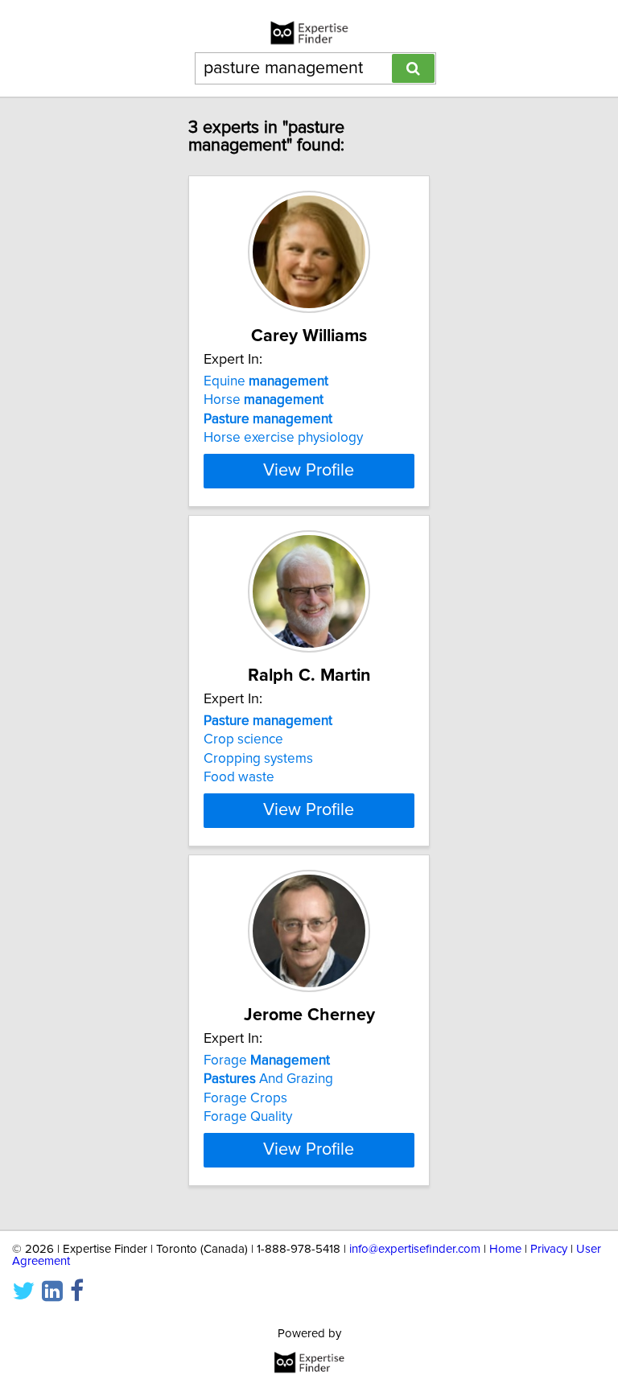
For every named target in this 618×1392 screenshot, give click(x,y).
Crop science (243, 739)
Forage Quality (248, 1117)
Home (505, 1249)
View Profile (308, 471)
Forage (267, 1060)
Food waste (239, 777)
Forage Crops (245, 1098)
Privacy (548, 1249)
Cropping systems (258, 759)
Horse (263, 400)
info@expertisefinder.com (414, 1249)
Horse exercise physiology (283, 437)
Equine (266, 381)
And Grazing (268, 1079)
